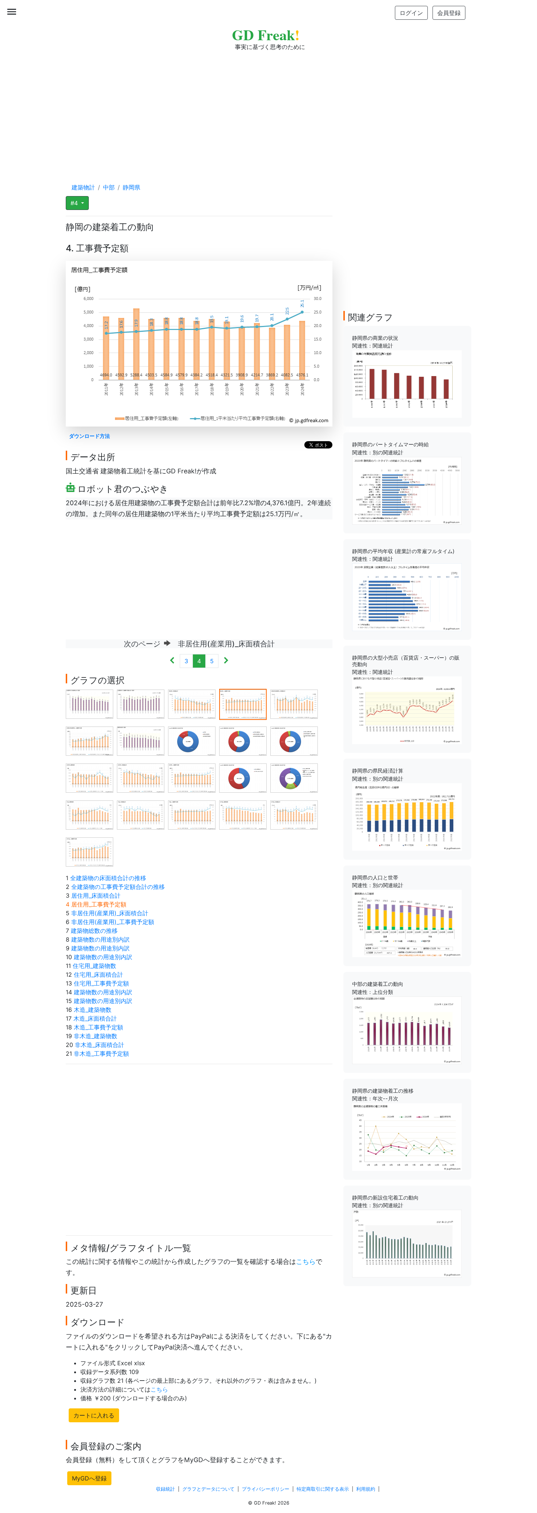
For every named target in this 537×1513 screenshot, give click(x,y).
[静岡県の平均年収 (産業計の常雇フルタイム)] (407, 596)
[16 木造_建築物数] (89, 814)
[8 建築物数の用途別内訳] (192, 740)
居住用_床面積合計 (96, 895)
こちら (306, 1261)
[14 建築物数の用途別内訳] (243, 777)
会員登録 (449, 12)
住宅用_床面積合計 (98, 974)
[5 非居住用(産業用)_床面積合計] (294, 703)
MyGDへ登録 (89, 1478)
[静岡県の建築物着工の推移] (407, 1136)
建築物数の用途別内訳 (100, 939)
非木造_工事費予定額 (101, 1053)
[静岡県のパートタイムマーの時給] (407, 490)
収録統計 (165, 1489)
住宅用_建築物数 (94, 965)
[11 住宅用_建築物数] (89, 777)
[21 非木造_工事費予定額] (89, 851)
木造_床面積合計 (95, 1018)
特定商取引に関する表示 (323, 1489)
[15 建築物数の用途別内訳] (294, 777)
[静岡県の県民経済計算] (407, 816)
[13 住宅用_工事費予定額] (192, 777)
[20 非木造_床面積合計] (294, 814)
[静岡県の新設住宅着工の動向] (407, 1243)
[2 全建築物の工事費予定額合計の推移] (140, 703)
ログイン (411, 12)
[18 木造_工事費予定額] (192, 814)
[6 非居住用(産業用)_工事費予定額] (89, 740)
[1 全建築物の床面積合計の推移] (89, 703)
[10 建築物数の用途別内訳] (294, 740)
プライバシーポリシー (265, 1489)
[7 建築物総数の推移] (140, 740)
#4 (75, 203)
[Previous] (172, 661)
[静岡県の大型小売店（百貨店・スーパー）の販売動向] (407, 709)
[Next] (226, 661)
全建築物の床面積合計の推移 (108, 878)
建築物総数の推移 (94, 930)
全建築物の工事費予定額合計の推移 (118, 886)
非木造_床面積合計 (99, 1044)
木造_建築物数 (92, 1009)
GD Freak (266, 34)
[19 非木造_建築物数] (243, 814)
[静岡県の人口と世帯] (407, 923)
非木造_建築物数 (95, 1036)
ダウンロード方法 (89, 436)
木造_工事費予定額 (98, 1027)
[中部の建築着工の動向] (407, 1029)
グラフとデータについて (208, 1489)
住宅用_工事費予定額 (101, 983)
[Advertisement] (268, 110)
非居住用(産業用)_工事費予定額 (112, 922)
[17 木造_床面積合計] (140, 814)
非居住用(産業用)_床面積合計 (109, 913)
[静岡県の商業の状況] (407, 383)
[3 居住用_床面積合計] (192, 703)
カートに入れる (93, 1415)
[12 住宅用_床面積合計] (140, 777)
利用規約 (365, 1489)
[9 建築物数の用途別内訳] (243, 740)
